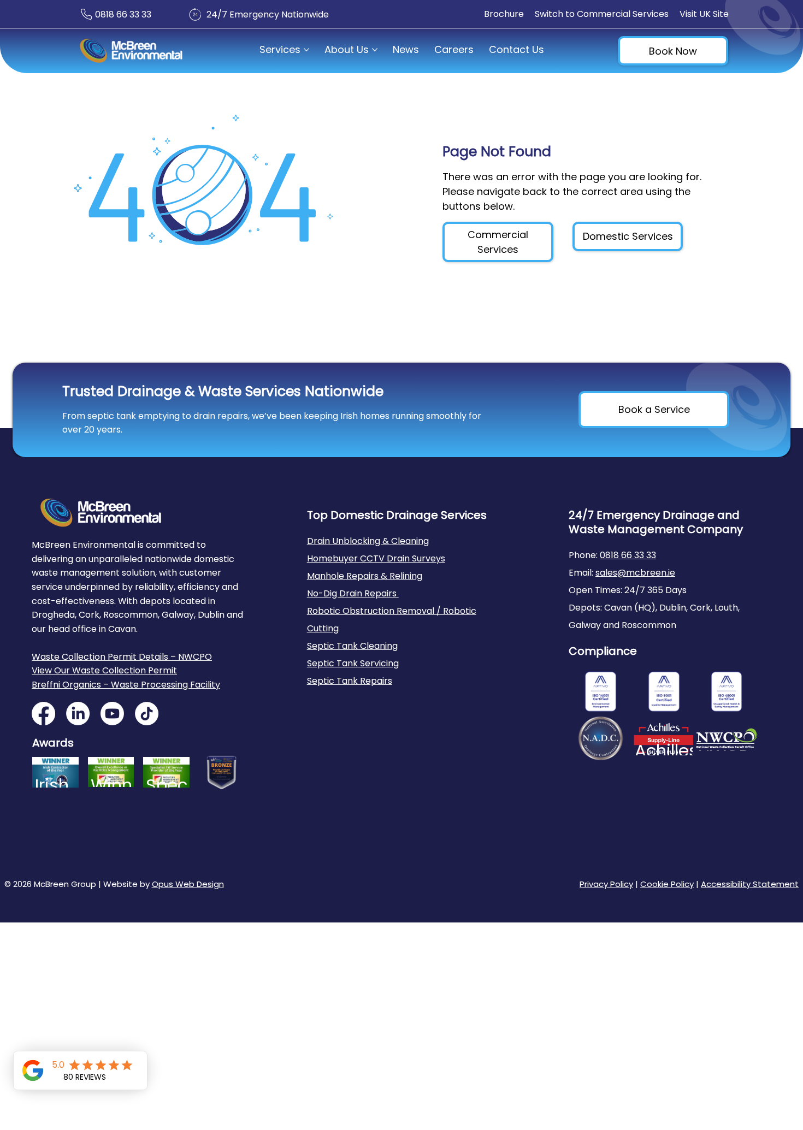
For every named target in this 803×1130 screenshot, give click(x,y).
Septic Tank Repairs (349, 681)
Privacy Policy (606, 884)
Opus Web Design (188, 884)
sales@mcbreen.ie (635, 572)
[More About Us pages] (374, 49)
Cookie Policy (667, 884)
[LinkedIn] (78, 713)
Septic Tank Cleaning (352, 646)
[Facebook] (43, 713)
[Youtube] (112, 713)
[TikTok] (146, 713)
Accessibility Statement (750, 884)
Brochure (504, 14)
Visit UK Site (704, 14)
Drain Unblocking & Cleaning (368, 541)
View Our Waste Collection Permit (104, 670)
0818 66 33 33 (123, 14)
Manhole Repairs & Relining (364, 576)
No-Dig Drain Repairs (353, 593)
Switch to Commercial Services (602, 14)
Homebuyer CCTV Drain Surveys (376, 558)
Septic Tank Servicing (353, 663)
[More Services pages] (306, 49)
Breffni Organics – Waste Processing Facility (126, 684)
